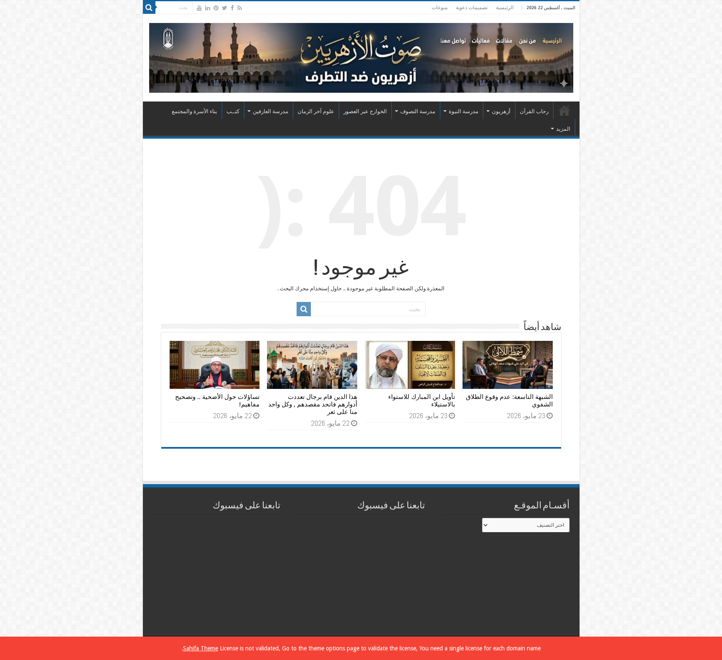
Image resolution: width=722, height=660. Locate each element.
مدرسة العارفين (270, 111)
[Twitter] (224, 8)
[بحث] (149, 7)
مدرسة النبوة (463, 111)
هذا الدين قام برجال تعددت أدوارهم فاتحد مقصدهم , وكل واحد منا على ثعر (312, 404)
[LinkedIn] (207, 8)
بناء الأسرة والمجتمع (194, 111)
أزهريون (501, 111)
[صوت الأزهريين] (361, 56)
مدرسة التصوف (417, 111)
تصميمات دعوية (472, 7)
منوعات (439, 7)
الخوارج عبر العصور (365, 111)
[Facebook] (232, 8)
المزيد (563, 129)
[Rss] (239, 8)
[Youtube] (199, 8)
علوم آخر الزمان (315, 111)
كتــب (232, 111)
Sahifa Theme (200, 648)
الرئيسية (505, 7)
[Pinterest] (216, 8)
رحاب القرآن (534, 111)
